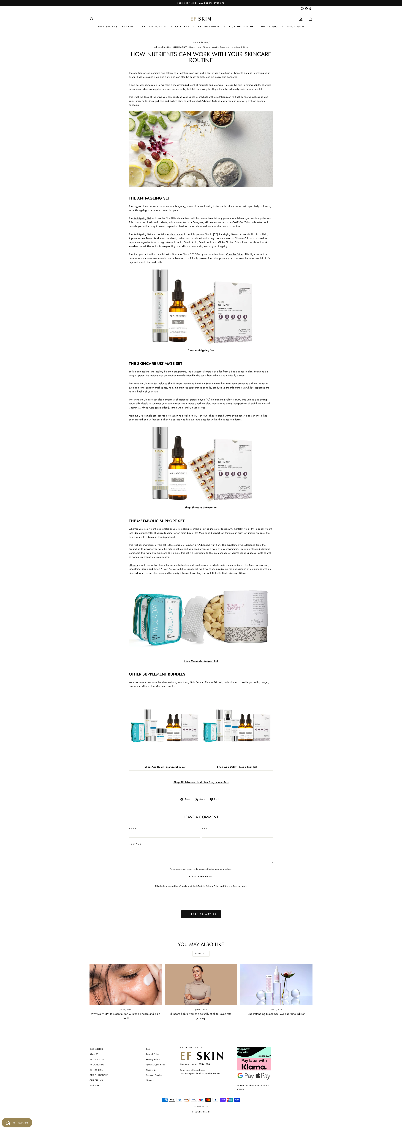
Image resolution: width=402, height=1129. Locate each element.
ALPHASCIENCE (180, 47)
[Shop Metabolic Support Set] (201, 617)
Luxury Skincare (203, 47)
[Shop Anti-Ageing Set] (201, 306)
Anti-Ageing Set (142, 218)
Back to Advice (203, 913)
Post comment (201, 876)
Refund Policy (152, 1054)
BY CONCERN (181, 26)
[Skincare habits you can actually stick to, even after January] (201, 984)
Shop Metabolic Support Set (201, 661)
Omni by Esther (234, 254)
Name (133, 828)
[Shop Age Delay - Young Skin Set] (237, 727)
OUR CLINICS (270, 26)
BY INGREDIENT (210, 26)
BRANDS (128, 26)
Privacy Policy (213, 886)
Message (135, 843)
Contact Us (151, 1069)
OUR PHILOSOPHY (242, 26)
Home (195, 42)
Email (206, 828)
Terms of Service (232, 886)
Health (192, 47)
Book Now (295, 26)
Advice (204, 42)
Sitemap (150, 1080)
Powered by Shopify (201, 1111)
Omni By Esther (218, 47)
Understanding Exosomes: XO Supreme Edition (276, 1014)
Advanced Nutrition (162, 47)
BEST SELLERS (107, 26)
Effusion (133, 565)
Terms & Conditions (155, 1064)
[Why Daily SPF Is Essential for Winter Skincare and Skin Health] (126, 984)
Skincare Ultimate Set (204, 371)
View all (201, 953)
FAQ (148, 1048)
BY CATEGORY (152, 26)
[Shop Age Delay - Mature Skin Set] (165, 727)
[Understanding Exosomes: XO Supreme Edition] (276, 984)
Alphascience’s (175, 234)
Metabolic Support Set (211, 533)
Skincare (231, 47)
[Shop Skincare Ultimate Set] (201, 464)
